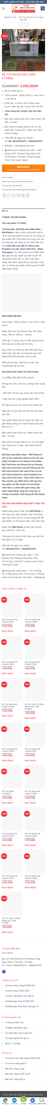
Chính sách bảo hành (12, 1095)
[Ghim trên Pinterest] (18, 195)
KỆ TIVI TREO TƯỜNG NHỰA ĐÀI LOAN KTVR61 (11, 920)
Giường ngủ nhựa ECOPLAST (19, 1001)
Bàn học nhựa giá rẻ (15, 1079)
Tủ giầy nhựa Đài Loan (16, 1027)
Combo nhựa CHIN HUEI (17, 990)
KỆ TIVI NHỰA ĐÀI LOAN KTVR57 (32, 792)
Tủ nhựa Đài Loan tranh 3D (18, 1033)
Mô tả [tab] (5, 211)
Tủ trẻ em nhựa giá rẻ (15, 1063)
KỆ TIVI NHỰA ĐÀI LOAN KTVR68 (32, 621)
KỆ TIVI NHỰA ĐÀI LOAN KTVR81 (32, 663)
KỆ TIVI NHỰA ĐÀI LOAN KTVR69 (32, 877)
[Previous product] (26, 24)
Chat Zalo (14, 1103)
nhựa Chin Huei (28, 249)
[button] (3, 8)
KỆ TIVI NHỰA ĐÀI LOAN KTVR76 (9, 877)
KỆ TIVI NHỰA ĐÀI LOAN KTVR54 (9, 750)
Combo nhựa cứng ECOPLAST (20, 985)
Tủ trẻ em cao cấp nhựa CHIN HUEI (22, 1058)
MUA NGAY (7, 631)
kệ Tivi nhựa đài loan (14, 186)
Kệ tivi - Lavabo (13, 1043)
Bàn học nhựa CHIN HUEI (17, 1074)
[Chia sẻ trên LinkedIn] (23, 195)
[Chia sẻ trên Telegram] (28, 195)
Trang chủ (10, 17)
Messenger (32, 1103)
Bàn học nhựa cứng (14, 1068)
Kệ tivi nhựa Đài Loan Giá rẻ (31, 18)
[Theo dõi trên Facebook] (4, 971)
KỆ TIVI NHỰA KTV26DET (8, 792)
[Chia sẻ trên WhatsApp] (4, 195)
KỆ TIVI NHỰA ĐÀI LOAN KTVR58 (9, 705)
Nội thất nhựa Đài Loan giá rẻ (24, 190)
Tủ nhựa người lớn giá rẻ (17, 1038)
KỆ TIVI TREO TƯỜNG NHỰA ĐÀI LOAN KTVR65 (34, 706)
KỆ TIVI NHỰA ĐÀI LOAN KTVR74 (9, 663)
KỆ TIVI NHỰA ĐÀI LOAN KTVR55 (32, 835)
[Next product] (21, 24)
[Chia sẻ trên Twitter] (14, 195)
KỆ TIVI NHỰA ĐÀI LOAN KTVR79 (9, 835)
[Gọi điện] (23, 1099)
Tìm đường (5, 1103)
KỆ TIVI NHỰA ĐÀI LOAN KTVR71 (32, 750)
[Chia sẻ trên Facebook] (9, 195)
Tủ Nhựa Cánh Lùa (14, 1022)
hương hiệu (9, 229)
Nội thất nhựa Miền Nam (28, 229)
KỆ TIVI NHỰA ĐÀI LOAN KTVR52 (9, 621)
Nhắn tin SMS (41, 1103)
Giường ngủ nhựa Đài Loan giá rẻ (21, 1006)
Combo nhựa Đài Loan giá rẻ (19, 996)
